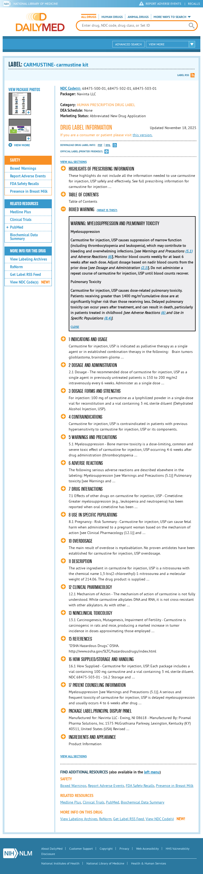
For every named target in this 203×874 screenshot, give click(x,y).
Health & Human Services (148, 863)
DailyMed (40, 22)
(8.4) (107, 318)
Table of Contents (84, 195)
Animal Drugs (138, 17)
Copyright (106, 849)
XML (107, 145)
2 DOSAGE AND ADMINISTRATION (93, 365)
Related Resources (24, 203)
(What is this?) (107, 210)
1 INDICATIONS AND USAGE (88, 339)
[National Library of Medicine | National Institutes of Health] (17, 853)
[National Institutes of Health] (8, 3)
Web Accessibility (147, 849)
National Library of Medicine (35, 4)
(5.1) (188, 251)
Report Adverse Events (28, 176)
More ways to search (170, 17)
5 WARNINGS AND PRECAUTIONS (93, 437)
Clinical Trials (20, 219)
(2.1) (144, 267)
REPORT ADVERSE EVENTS (163, 4)
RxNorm (16, 266)
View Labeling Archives (28, 259)
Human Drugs (112, 17)
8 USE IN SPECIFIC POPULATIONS (93, 515)
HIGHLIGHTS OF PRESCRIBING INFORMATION (101, 169)
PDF (100, 145)
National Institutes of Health (60, 863)
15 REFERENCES (80, 639)
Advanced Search (128, 44)
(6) (110, 256)
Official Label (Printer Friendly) (81, 151)
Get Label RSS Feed (25, 274)
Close (75, 327)
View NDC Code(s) (30, 282)
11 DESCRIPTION (80, 561)
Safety (15, 160)
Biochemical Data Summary (24, 237)
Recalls (194, 4)
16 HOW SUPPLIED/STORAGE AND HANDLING (101, 659)
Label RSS (183, 75)
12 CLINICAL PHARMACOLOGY (90, 587)
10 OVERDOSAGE (81, 541)
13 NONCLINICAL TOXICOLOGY (90, 613)
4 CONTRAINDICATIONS (85, 417)
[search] (191, 25)
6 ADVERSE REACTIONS (86, 463)
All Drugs (88, 17)
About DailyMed (51, 849)
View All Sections (73, 162)
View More (156, 44)
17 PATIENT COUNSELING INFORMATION (97, 685)
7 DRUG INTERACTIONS (86, 489)
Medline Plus (20, 212)
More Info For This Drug (28, 251)
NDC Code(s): (70, 88)
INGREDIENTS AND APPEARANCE (92, 737)
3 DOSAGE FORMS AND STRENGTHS (95, 391)
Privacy (124, 849)
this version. (143, 135)
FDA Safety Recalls (24, 183)
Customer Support (81, 849)
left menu (152, 772)
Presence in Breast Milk (29, 191)
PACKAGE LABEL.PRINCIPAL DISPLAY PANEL (100, 711)
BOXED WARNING (81, 209)
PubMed (16, 227)
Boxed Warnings (23, 168)
